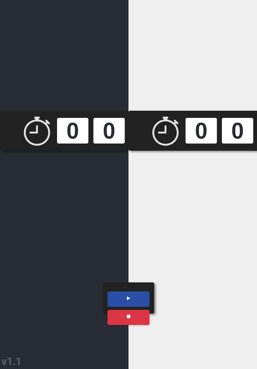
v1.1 (12, 361)
